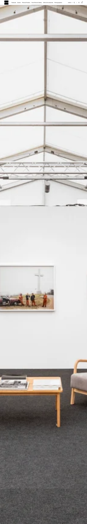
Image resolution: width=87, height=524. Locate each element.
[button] (74, 2)
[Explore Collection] (43, 262)
